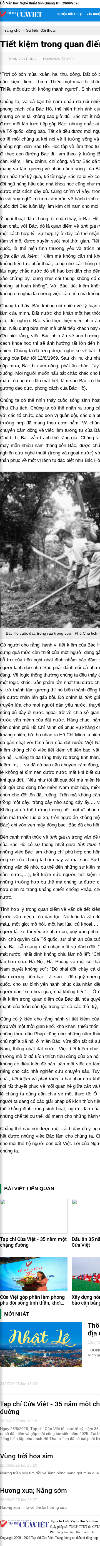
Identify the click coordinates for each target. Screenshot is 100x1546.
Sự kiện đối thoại (69, 14)
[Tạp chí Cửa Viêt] (21, 16)
